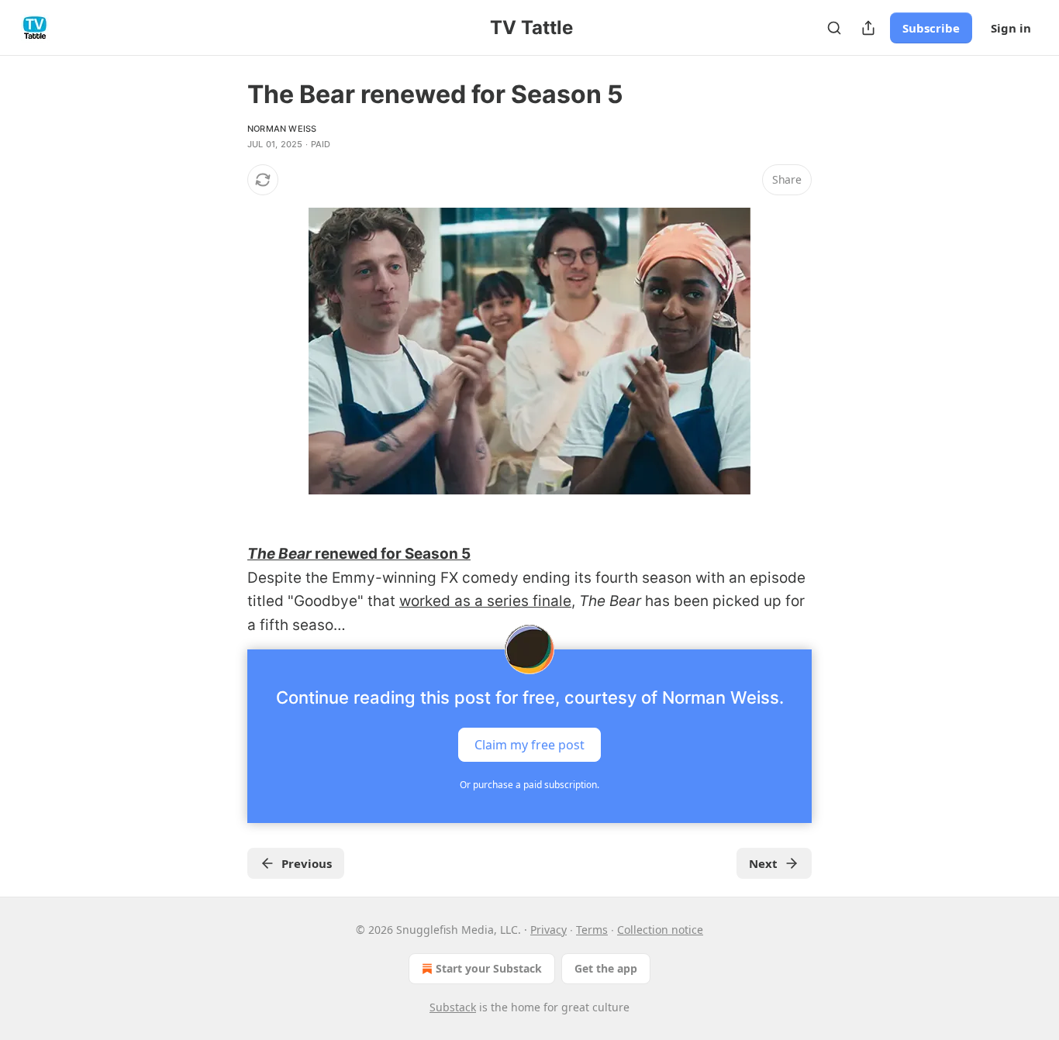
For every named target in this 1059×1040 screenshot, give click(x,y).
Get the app (605, 968)
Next (763, 863)
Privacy (548, 929)
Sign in (1011, 28)
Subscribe (931, 28)
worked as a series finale (485, 601)
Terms (592, 929)
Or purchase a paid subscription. (529, 784)
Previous (306, 863)
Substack (452, 1007)
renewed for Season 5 (391, 554)
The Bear (279, 554)
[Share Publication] (868, 27)
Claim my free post (529, 744)
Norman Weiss (281, 128)
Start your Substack (489, 968)
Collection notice (660, 929)
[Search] (834, 27)
